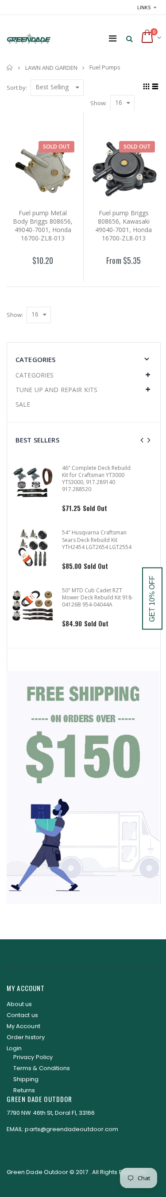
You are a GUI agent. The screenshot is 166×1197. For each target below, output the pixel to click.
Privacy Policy (33, 1057)
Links (144, 7)
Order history (26, 1037)
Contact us (22, 1015)
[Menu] (112, 38)
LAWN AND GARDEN (51, 68)
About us (19, 1004)
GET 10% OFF (152, 599)
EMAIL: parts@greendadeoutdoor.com (62, 1129)
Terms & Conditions (41, 1068)
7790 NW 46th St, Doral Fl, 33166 (51, 1113)
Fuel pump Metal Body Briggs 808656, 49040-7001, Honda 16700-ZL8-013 (43, 225)
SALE (23, 404)
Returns (24, 1090)
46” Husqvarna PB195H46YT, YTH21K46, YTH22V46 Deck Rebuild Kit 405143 (122, 475)
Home (10, 67)
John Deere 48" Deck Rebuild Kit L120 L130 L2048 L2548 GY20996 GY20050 (122, 590)
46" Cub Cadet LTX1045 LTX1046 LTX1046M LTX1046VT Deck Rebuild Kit (120, 532)
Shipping (26, 1079)
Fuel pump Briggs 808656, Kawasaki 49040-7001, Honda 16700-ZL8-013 (123, 225)
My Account (23, 1026)
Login (14, 1048)
